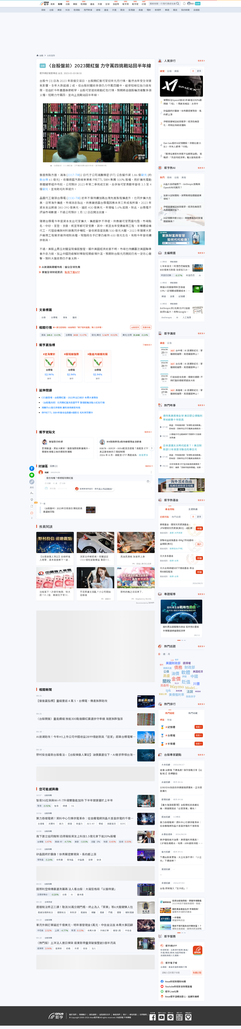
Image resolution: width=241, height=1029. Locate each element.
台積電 (171, 735)
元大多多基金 (166, 556)
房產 (141, 9)
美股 (75, 4)
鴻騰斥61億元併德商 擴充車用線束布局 (61, 407)
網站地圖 (133, 1014)
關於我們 (72, 1014)
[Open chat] (31, 513)
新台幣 (44, 179)
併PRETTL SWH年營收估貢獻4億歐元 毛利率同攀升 (67, 412)
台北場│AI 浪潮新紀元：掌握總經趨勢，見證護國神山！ (186, 365)
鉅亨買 (125, 4)
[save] (31, 506)
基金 (92, 4)
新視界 (158, 9)
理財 (149, 9)
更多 (199, 71)
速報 (98, 9)
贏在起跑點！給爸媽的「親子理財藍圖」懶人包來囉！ (79, 327)
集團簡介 (82, 1014)
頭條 (43, 9)
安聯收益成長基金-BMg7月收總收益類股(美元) (176, 541)
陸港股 (84, 4)
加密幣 (116, 4)
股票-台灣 (174, 560)
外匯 (100, 4)
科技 (68, 9)
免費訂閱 (197, 973)
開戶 (199, 544)
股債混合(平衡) (176, 548)
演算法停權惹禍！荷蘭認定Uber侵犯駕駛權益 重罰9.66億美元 (95, 558)
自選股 (196, 9)
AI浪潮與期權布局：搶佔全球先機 (61, 267)
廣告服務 (93, 1014)
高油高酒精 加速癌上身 (132, 556)
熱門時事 (88, 9)
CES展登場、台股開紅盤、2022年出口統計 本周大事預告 (70, 397)
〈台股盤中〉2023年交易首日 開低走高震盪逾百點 (62, 510)
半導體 (171, 743)
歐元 (144, 175)
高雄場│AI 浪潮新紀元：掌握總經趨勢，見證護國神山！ (186, 391)
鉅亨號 (135, 4)
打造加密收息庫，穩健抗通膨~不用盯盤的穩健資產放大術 (186, 378)
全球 (107, 4)
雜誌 (175, 9)
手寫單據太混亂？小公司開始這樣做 (95, 593)
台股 (68, 4)
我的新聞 (185, 9)
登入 (193, 3)
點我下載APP (72, 272)
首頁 (52, 4)
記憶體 (171, 727)
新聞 (60, 4)
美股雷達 (174, 262)
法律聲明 (143, 1014)
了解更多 (146, 345)
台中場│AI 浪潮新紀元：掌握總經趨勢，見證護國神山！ (186, 352)
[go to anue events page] (184, 3)
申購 (199, 528)
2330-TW (74, 198)
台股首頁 (135, 327)
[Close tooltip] (55, 512)
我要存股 (146, 327)
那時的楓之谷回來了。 (132, 591)
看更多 (147, 432)
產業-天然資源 (176, 532)
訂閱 (144, 4)
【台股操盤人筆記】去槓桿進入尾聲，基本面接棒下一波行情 (55, 558)
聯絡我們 (116, 1014)
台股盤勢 (51, 55)
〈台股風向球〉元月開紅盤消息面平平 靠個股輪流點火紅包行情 (73, 402)
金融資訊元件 (104, 1014)
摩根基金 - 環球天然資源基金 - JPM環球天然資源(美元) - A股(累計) (176, 526)
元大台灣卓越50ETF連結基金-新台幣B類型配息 (177, 569)
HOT (172, 350)
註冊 (198, 3)
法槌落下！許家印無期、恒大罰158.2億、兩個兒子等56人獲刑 (55, 593)
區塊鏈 (131, 9)
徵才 (125, 1014)
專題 (167, 9)
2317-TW (73, 175)
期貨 (122, 9)
